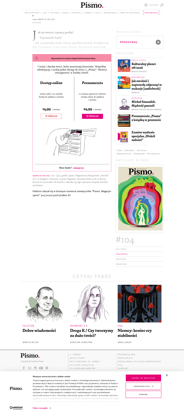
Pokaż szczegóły (40, 408)
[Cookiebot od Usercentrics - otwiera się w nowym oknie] (16, 408)
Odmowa (143, 394)
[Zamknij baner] (173, 375)
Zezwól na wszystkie (143, 378)
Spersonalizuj (142, 386)
